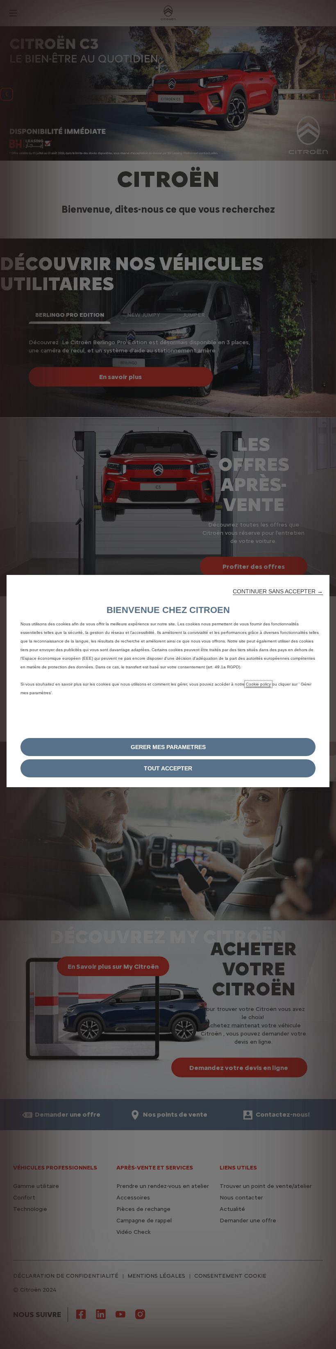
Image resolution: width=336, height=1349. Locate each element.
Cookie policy (258, 684)
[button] (278, 591)
